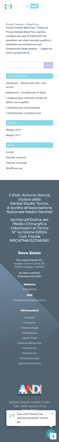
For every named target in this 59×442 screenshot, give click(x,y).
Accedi (9, 152)
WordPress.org (14, 168)
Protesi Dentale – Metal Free (22, 24)
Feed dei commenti (16, 162)
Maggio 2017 (13, 135)
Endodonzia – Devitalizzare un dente (26, 92)
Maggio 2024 (13, 129)
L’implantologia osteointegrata (23, 107)
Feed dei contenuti (16, 157)
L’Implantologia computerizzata (23, 113)
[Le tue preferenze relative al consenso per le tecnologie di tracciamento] (53, 436)
